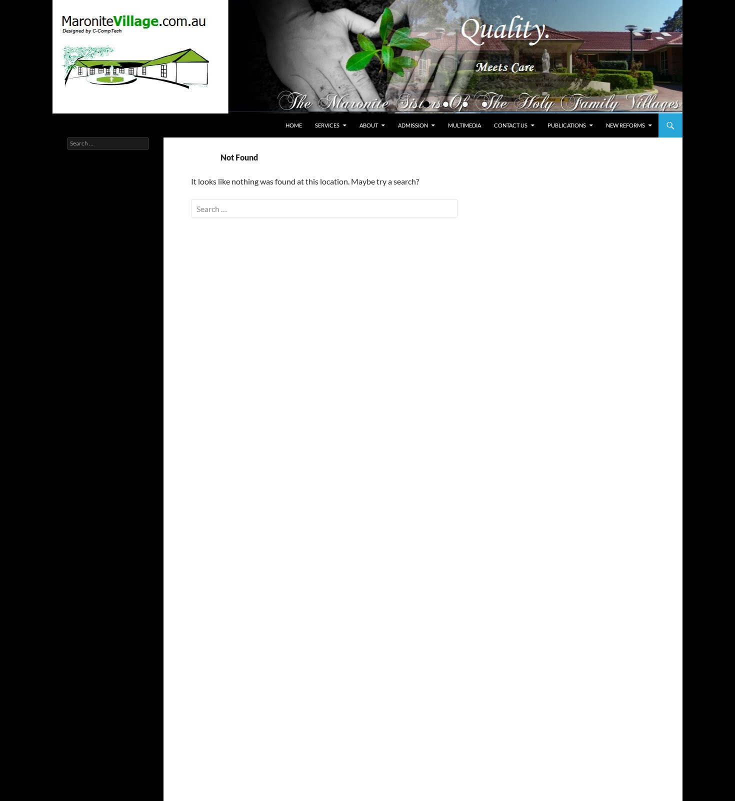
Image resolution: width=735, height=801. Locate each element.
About (369, 125)
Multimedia (464, 125)
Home (294, 125)
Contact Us (511, 125)
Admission (413, 125)
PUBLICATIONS (567, 125)
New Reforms (625, 125)
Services (327, 125)
